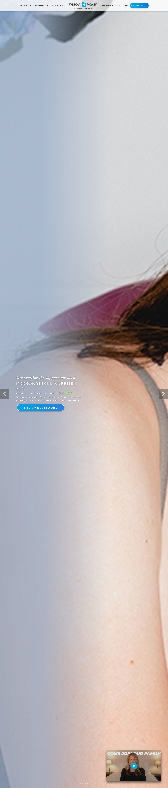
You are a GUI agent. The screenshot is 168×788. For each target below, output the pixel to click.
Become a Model (139, 5)
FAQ (126, 5)
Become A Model (40, 409)
